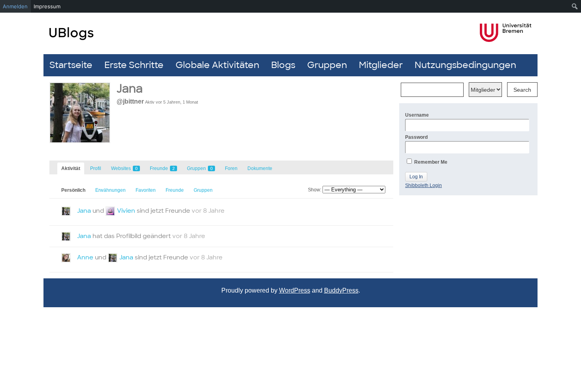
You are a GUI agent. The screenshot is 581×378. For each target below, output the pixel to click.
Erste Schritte (134, 65)
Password (416, 137)
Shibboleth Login (423, 185)
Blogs (283, 65)
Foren (231, 168)
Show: (314, 190)
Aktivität (70, 168)
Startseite (70, 65)
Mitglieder (381, 65)
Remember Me (430, 162)
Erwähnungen (110, 190)
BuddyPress (341, 290)
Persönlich (73, 190)
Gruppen (327, 65)
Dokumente (259, 168)
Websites (124, 168)
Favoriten (146, 190)
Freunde (162, 168)
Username (417, 115)
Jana (84, 211)
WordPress (294, 290)
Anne (85, 257)
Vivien (126, 211)
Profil (95, 168)
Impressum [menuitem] (47, 6)
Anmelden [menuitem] (15, 6)
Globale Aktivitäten (217, 65)
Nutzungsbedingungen (465, 65)
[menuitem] (575, 6)
